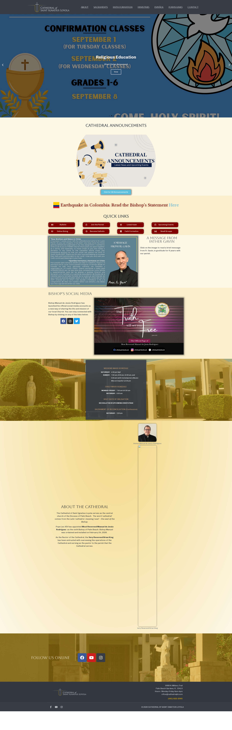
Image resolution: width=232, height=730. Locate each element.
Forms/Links (175, 7)
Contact (193, 7)
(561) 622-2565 (175, 698)
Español (158, 7)
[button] (109, 115)
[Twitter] (77, 321)
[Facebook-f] (50, 707)
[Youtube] (91, 657)
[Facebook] (63, 321)
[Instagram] (70, 321)
